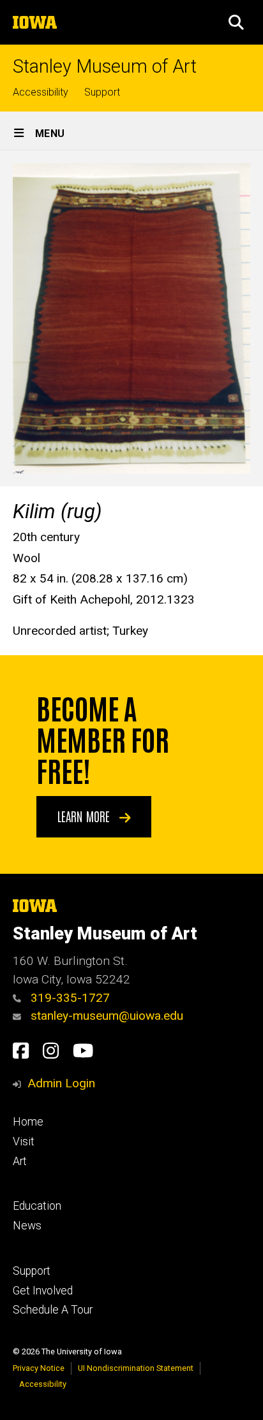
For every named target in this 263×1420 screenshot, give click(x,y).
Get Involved (43, 1290)
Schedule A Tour (53, 1309)
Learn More (85, 816)
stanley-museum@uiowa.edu (105, 1015)
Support (102, 92)
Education (37, 1205)
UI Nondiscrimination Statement (135, 1368)
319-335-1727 (68, 997)
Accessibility (40, 92)
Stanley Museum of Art (105, 66)
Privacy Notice (38, 1368)
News (27, 1225)
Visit (23, 1141)
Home (28, 1121)
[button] (236, 22)
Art (20, 1161)
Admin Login (61, 1083)
